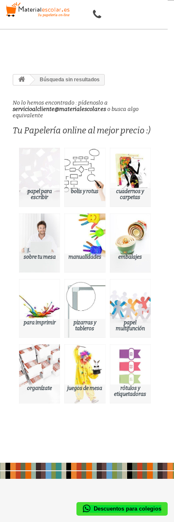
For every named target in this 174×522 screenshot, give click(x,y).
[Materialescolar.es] (36, 9)
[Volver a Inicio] (22, 80)
